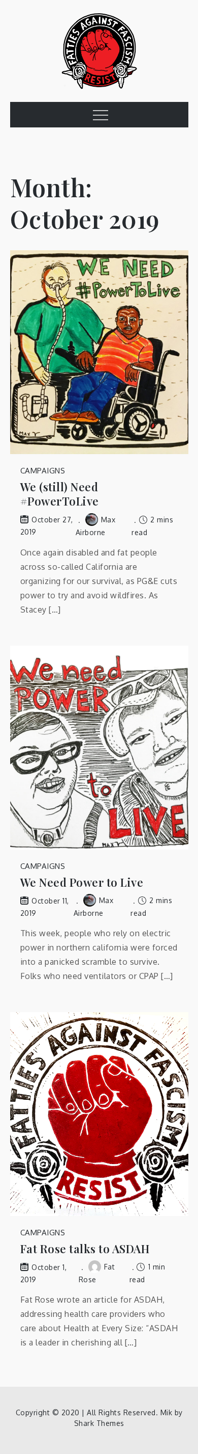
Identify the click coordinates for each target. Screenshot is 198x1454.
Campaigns (42, 470)
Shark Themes (99, 1423)
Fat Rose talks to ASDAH (85, 1248)
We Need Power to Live (82, 882)
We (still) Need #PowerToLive (59, 494)
